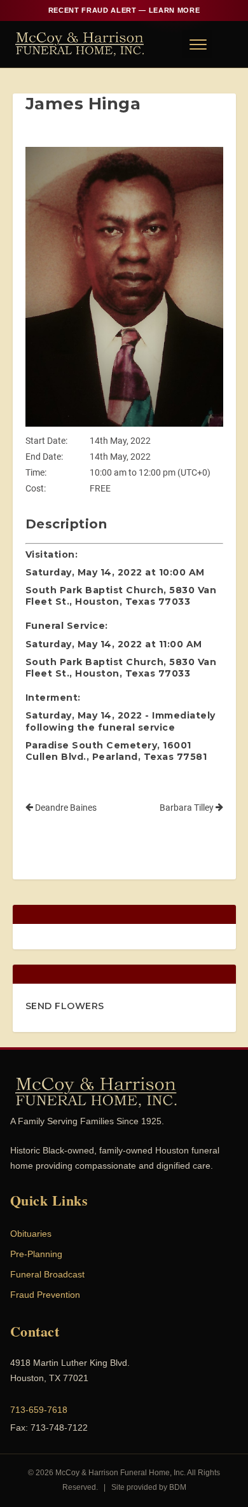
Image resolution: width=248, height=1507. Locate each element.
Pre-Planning (36, 1254)
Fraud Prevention (45, 1295)
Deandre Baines (65, 807)
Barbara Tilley (188, 807)
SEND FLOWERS (64, 1006)
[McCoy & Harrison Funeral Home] (79, 44)
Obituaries (31, 1233)
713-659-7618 (38, 1410)
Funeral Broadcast (47, 1274)
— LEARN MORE (124, 10)
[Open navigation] (197, 44)
